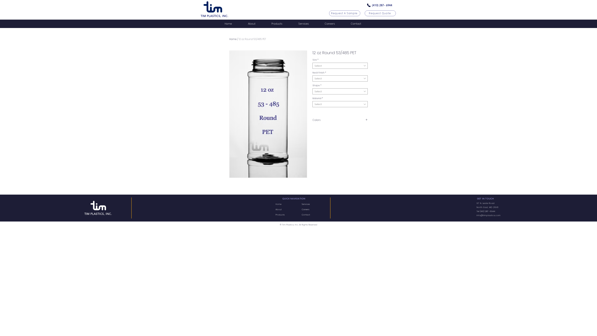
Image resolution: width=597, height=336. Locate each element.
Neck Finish (319, 72)
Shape (316, 85)
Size (315, 59)
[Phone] (369, 5)
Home (233, 39)
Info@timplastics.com (489, 215)
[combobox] (340, 66)
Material (317, 98)
